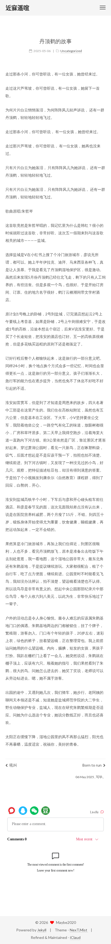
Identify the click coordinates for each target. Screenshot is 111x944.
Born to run (92, 765)
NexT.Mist (79, 930)
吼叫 (13, 765)
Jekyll (41, 930)
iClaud (75, 937)
